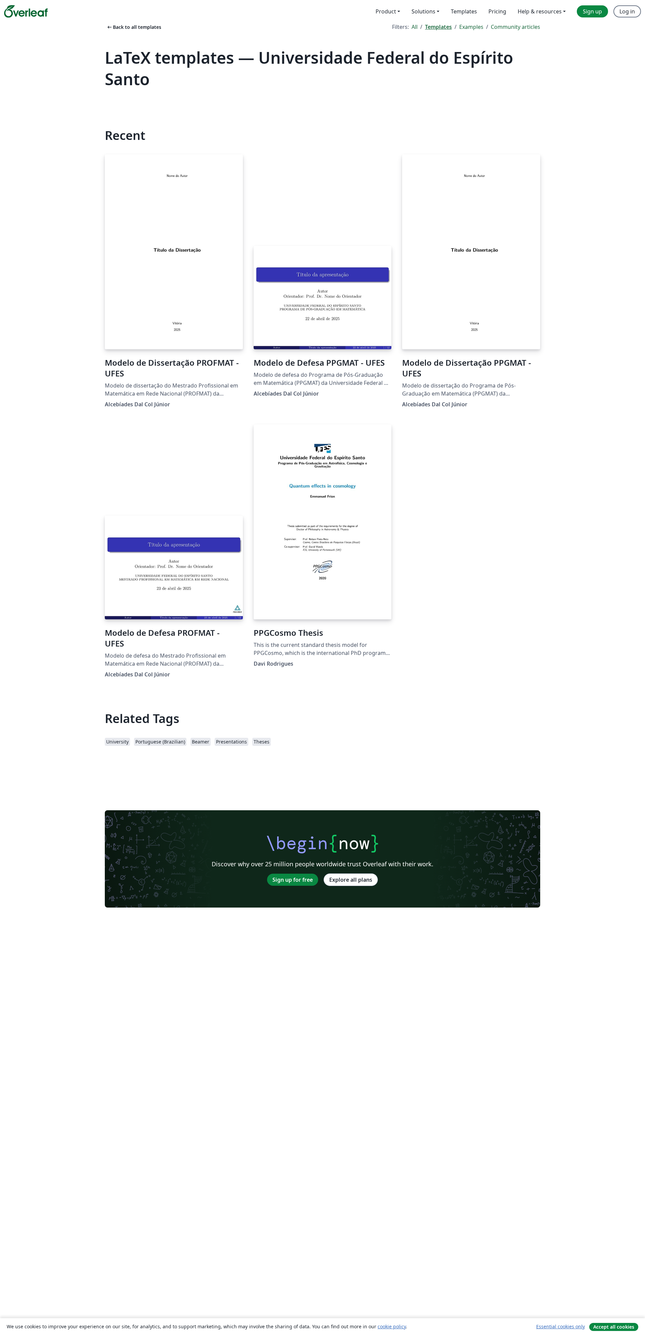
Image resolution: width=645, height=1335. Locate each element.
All (415, 27)
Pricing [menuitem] (497, 11)
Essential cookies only (560, 1326)
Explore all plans (350, 879)
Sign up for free (292, 879)
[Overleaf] (26, 11)
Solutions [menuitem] (423, 11)
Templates (438, 27)
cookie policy (392, 1326)
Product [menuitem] (386, 11)
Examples (471, 27)
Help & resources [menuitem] (540, 11)
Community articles (515, 27)
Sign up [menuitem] (592, 11)
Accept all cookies (613, 1327)
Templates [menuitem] (464, 11)
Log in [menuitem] (627, 11)
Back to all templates (133, 27)
